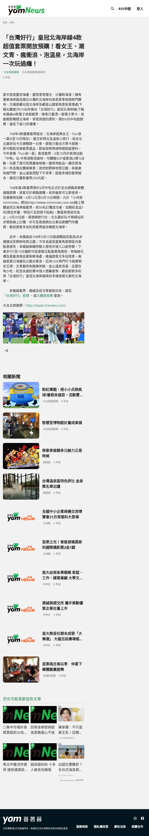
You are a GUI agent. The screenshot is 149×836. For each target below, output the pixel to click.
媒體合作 (137, 827)
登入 (140, 9)
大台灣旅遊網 (11, 72)
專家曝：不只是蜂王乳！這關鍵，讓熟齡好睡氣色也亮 (70, 730)
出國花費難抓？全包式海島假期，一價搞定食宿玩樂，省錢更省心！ (70, 767)
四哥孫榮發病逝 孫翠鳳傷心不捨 (43, 730)
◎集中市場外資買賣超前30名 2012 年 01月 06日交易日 (16, 730)
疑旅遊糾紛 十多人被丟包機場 (43, 767)
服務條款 (82, 827)
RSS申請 (124, 9)
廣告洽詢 (120, 827)
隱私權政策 (101, 827)
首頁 (5, 22)
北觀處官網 (45, 295)
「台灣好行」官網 (16, 295)
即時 (12, 22)
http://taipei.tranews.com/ (46, 305)
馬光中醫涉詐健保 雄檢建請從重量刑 (15, 767)
